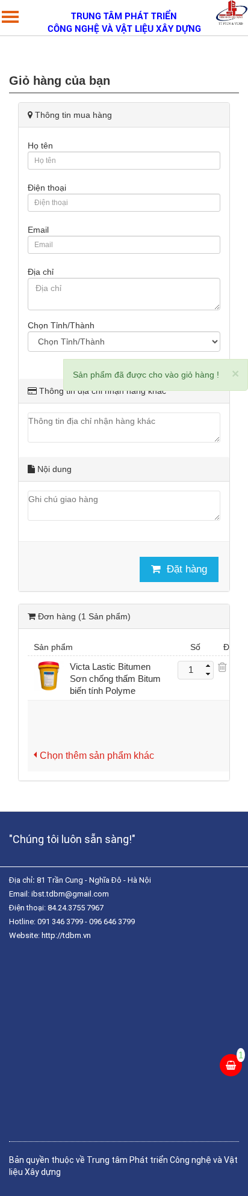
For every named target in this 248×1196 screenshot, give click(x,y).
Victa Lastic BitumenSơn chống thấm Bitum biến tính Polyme (115, 678)
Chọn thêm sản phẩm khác (97, 755)
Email (38, 230)
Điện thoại (47, 187)
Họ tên (40, 145)
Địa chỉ (41, 272)
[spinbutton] (191, 670)
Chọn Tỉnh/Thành (61, 325)
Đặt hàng (187, 569)
